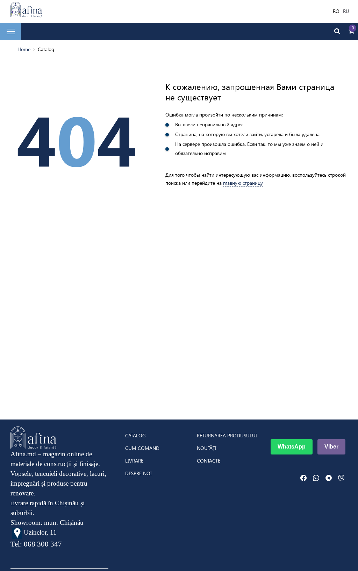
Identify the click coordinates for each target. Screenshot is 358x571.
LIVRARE (134, 460)
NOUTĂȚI (206, 448)
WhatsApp (292, 447)
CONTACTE (208, 460)
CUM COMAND (142, 448)
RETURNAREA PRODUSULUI (227, 435)
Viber (331, 447)
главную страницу (243, 182)
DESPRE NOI (138, 473)
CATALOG (135, 435)
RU (346, 11)
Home (23, 49)
